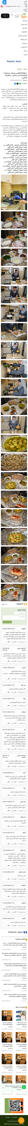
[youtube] (2, 6)
